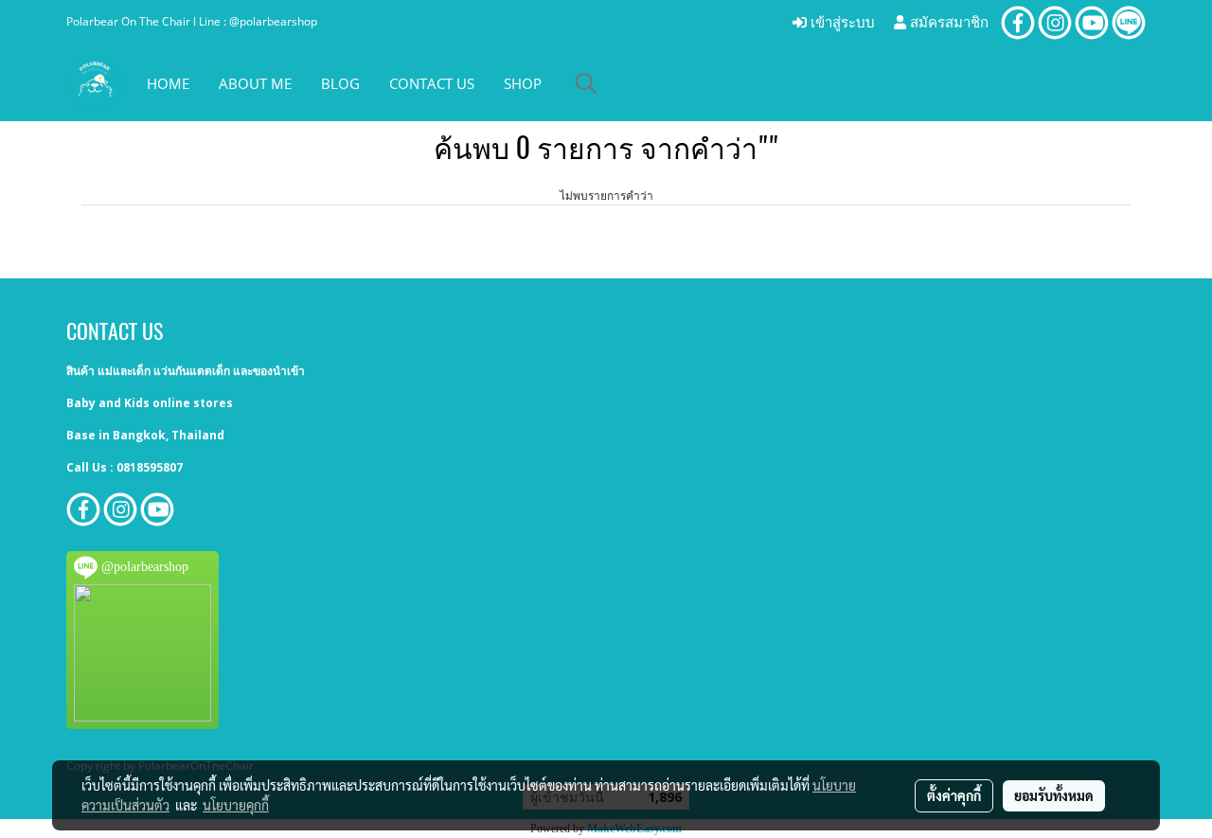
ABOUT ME (255, 83)
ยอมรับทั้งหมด (1054, 795)
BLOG (340, 83)
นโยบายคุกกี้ (236, 804)
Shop (523, 83)
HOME (168, 83)
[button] (586, 83)
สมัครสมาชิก (947, 22)
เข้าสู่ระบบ (841, 22)
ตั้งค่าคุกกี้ (954, 795)
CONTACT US (431, 83)
